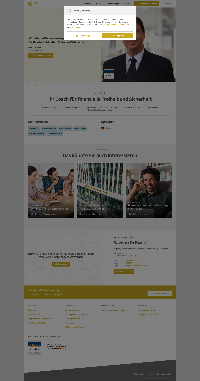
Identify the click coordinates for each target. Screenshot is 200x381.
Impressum (76, 27)
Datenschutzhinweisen (116, 24)
